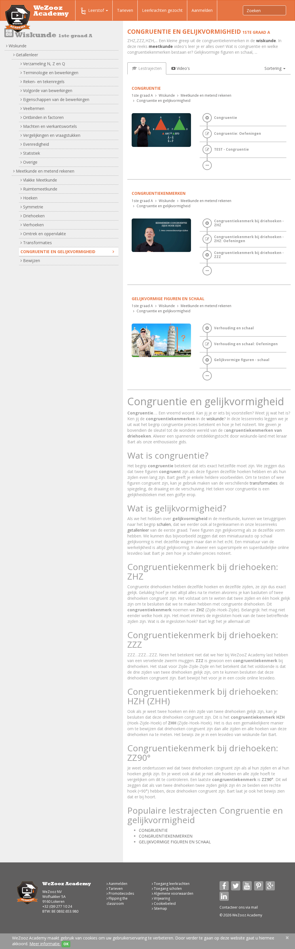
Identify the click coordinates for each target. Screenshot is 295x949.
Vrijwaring (161, 898)
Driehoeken (33, 215)
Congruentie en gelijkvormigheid (57, 251)
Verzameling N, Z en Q (43, 63)
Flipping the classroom (117, 901)
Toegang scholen (167, 888)
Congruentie (146, 88)
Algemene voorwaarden (173, 893)
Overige (29, 162)
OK (66, 943)
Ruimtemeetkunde (39, 189)
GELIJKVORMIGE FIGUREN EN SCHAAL (175, 842)
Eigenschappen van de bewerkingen (55, 99)
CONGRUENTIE (153, 830)
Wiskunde (17, 45)
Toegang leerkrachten (171, 883)
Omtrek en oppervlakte (44, 233)
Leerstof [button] (96, 10)
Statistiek (31, 153)
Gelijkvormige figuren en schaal (168, 298)
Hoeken (29, 198)
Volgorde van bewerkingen (47, 90)
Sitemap (160, 908)
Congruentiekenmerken (159, 193)
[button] (275, 68)
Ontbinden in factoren (43, 117)
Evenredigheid (35, 144)
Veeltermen (33, 108)
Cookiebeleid (164, 903)
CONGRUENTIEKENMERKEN (165, 836)
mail (254, 907)
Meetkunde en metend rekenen (44, 171)
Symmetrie (32, 207)
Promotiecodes (121, 893)
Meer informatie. (44, 943)
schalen (164, 524)
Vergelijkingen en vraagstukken (51, 135)
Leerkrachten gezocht (162, 10)
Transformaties (37, 242)
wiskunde (266, 40)
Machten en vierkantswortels (49, 126)
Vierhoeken (33, 224)
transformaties (263, 483)
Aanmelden (202, 10)
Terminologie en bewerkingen (50, 72)
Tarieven (125, 10)
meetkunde (161, 46)
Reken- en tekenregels (43, 81)
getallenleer (138, 530)
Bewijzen (31, 260)
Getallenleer (26, 54)
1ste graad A (142, 95)
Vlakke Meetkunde (39, 180)
